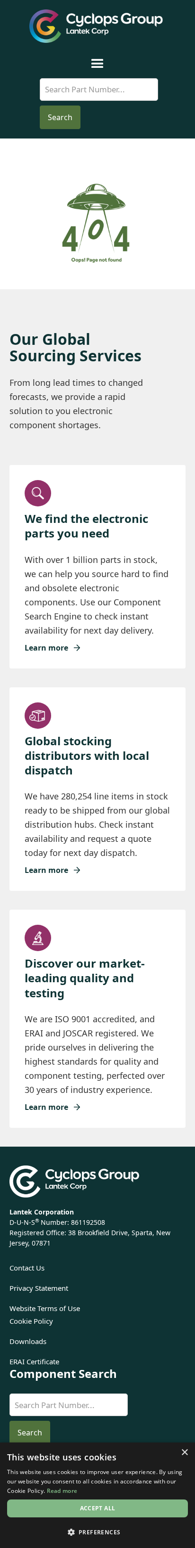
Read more (62, 1491)
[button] (97, 63)
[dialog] (97, 1495)
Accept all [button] (97, 1508)
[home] (97, 26)
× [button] (184, 1452)
